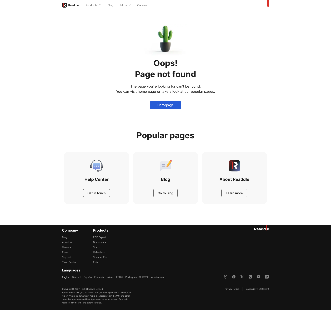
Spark (96, 247)
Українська (157, 277)
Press (65, 252)
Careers (142, 5)
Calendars (98, 252)
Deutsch (76, 277)
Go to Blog (165, 193)
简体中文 (144, 277)
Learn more (234, 193)
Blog (110, 5)
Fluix (95, 262)
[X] (242, 277)
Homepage (165, 105)
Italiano (110, 277)
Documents (99, 242)
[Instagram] (250, 277)
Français (99, 277)
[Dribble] (225, 277)
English (66, 277)
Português (131, 277)
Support (66, 257)
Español (87, 277)
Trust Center (69, 262)
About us (67, 242)
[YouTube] (259, 277)
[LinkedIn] (267, 277)
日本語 (119, 277)
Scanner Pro (100, 257)
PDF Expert (99, 237)
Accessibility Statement (257, 289)
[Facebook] (234, 277)
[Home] (267, 3)
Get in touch (96, 193)
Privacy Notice (232, 289)
